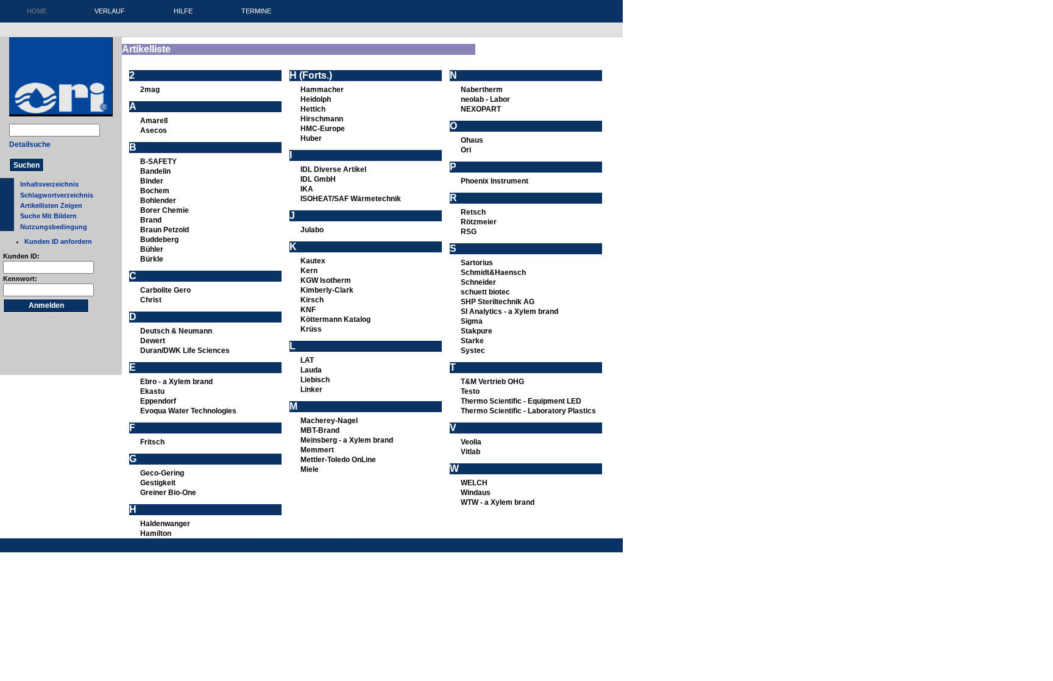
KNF (308, 309)
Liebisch (315, 380)
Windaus (476, 492)
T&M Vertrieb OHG (492, 381)
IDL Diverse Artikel (333, 169)
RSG (469, 231)
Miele (309, 469)
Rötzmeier (479, 222)
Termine (256, 11)
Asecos (153, 130)
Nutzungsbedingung (53, 226)
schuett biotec (485, 292)
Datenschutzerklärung (292, 543)
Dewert (152, 341)
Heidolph (315, 99)
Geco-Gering (162, 473)
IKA (306, 189)
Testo (470, 391)
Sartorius (477, 262)
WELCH (474, 483)
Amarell (154, 120)
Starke (472, 341)
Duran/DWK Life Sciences (185, 350)
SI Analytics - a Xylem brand (509, 311)
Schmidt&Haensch (493, 272)
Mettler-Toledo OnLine (338, 459)
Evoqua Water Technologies (188, 411)
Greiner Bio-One (168, 492)
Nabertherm (482, 89)
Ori (466, 150)
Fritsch (152, 442)
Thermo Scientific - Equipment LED (521, 401)
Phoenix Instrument (494, 181)
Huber (311, 138)
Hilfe (183, 11)
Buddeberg (159, 239)
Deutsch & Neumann (176, 331)
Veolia (471, 442)
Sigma (472, 321)
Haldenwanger (165, 523)
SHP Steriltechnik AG (497, 302)
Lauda (311, 370)
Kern (308, 270)
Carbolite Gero (165, 290)
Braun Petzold (164, 230)
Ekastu (152, 391)
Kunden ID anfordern (58, 241)
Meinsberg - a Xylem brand (346, 440)
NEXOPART (481, 109)
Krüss (311, 329)
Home (37, 11)
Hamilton (155, 533)
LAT (307, 360)
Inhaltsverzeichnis (49, 184)
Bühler (151, 249)
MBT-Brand (319, 430)
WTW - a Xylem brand (497, 502)
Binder (151, 181)
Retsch (473, 212)
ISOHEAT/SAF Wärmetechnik (350, 198)
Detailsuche (30, 144)
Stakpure (476, 331)
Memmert (317, 450)
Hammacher (322, 89)
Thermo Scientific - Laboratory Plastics (528, 411)
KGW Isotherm (325, 280)
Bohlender (158, 200)
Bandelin (155, 171)
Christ (150, 300)
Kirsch (312, 300)
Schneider (478, 282)
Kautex (312, 261)
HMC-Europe (322, 128)
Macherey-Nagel (329, 420)
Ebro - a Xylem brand (176, 381)
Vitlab (470, 451)
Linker (311, 389)
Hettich (312, 109)
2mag (150, 89)
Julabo (312, 230)
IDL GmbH (318, 179)
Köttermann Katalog (335, 319)
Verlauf (109, 11)
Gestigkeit (158, 483)
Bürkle (151, 259)
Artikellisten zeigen (51, 205)
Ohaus (472, 140)
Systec (473, 350)
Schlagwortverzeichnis (56, 195)
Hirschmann (321, 119)
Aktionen (345, 543)
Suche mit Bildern (48, 215)
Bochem (154, 191)
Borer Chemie (164, 210)
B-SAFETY (158, 161)
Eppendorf (158, 401)
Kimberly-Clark (326, 290)
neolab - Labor (485, 99)
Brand (150, 220)
